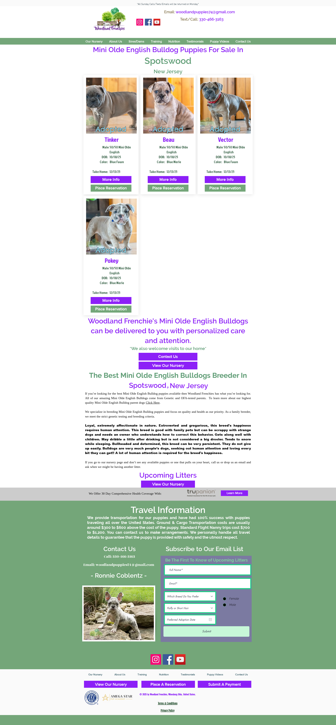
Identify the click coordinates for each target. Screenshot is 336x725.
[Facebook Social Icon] (148, 22)
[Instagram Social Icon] (139, 22)
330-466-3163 (211, 19)
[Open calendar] (210, 619)
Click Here (153, 402)
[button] (111, 179)
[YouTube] (156, 22)
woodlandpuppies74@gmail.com (205, 12)
